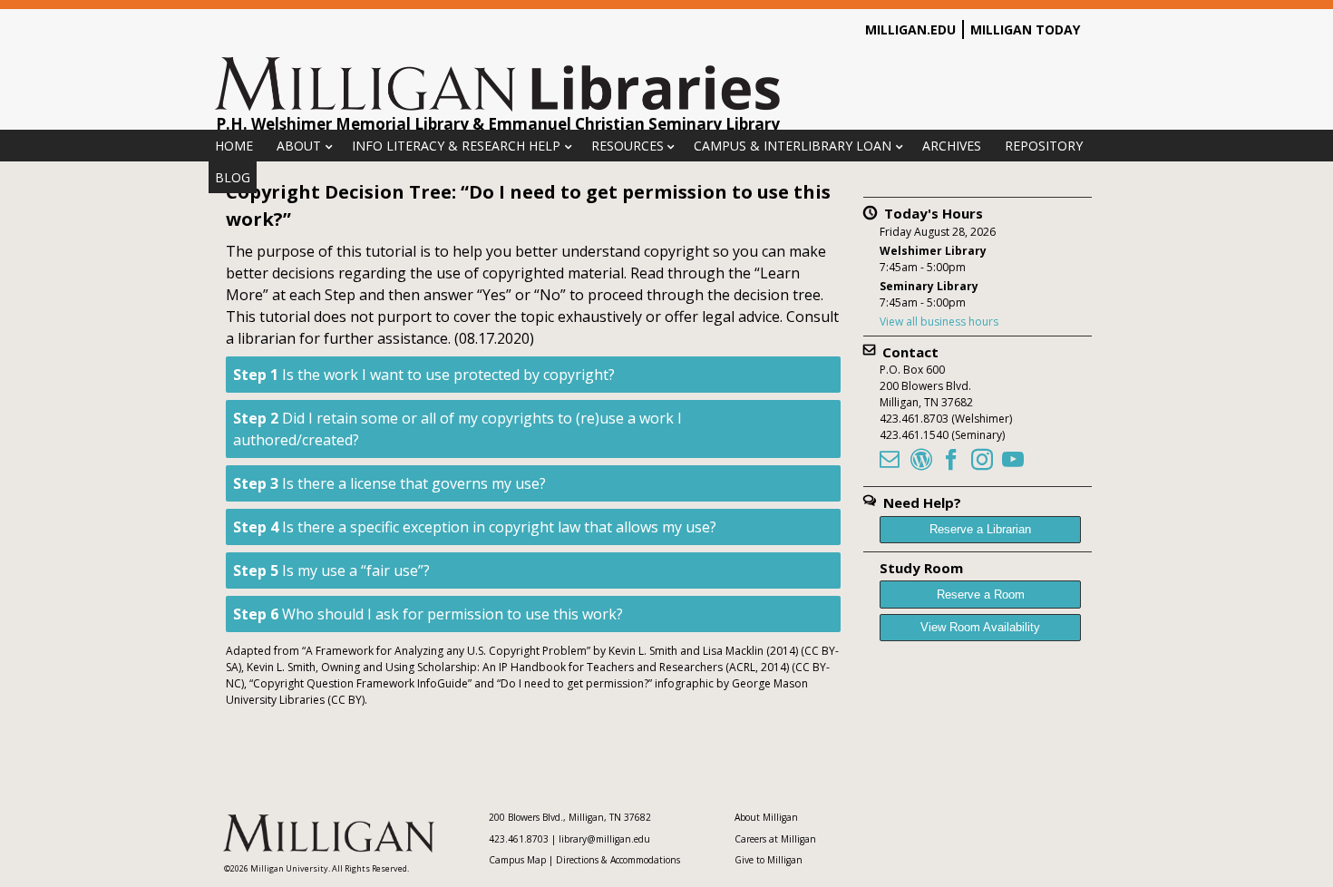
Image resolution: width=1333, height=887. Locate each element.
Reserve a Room (981, 594)
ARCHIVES (951, 145)
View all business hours (939, 321)
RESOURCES (627, 145)
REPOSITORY (1044, 145)
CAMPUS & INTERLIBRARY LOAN (792, 145)
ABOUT (299, 145)
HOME (234, 145)
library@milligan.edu (604, 839)
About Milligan (766, 817)
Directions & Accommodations (618, 859)
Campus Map (517, 859)
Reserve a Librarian (980, 529)
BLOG (232, 177)
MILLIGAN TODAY (1025, 29)
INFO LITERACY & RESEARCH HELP (456, 145)
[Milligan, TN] (498, 108)
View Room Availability (980, 627)
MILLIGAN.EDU (910, 29)
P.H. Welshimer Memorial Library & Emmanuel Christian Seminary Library (498, 123)
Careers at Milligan (775, 839)
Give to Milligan (769, 859)
